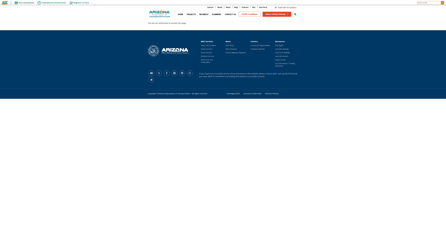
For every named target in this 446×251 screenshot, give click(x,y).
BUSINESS (204, 14)
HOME (180, 14)
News (228, 7)
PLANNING (216, 14)
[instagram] (190, 73)
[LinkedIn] (182, 73)
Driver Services (206, 53)
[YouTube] (151, 73)
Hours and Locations (208, 45)
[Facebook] (167, 73)
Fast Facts (263, 7)
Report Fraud (280, 60)
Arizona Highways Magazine (236, 53)
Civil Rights (279, 45)
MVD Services (207, 41)
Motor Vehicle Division (276, 14)
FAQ (253, 7)
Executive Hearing (282, 49)
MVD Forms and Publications (206, 61)
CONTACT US (230, 14)
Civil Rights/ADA (233, 94)
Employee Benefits (258, 49)
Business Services (207, 56)
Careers (210, 7)
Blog (236, 7)
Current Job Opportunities (260, 45)
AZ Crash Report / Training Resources (285, 65)
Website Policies (272, 94)
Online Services (207, 49)
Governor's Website (282, 53)
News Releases (231, 49)
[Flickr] (174, 73)
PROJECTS (191, 14)
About (219, 7)
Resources (280, 41)
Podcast (245, 7)
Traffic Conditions (250, 14)
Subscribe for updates (287, 8)
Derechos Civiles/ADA (252, 94)
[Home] (159, 14)
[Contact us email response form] (151, 80)
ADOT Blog (230, 45)
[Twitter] (159, 73)
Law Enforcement (281, 56)
